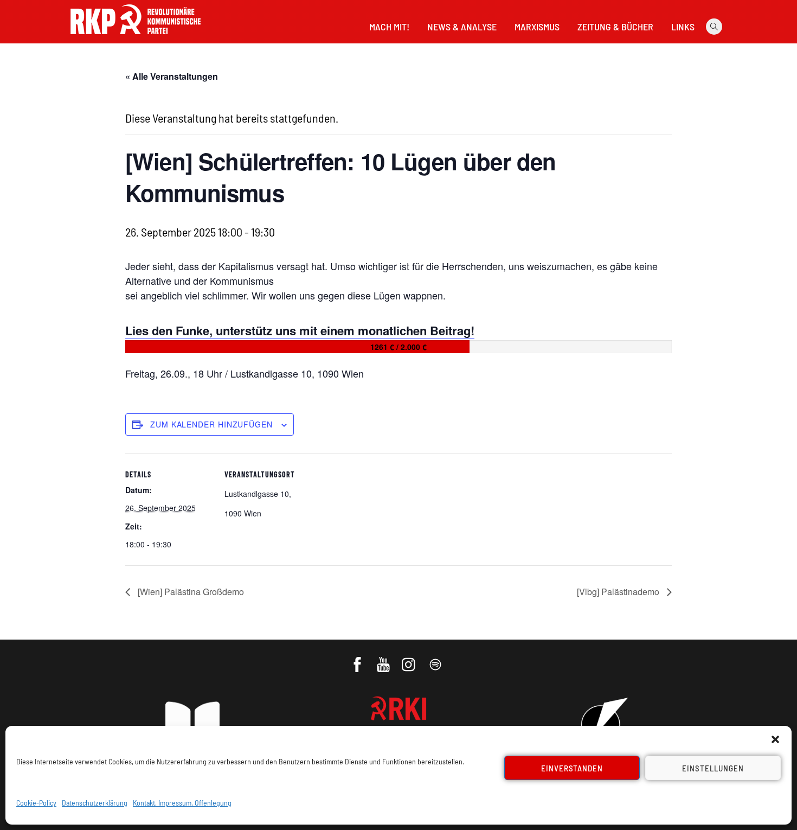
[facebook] (358, 659)
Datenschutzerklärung (94, 802)
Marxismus (537, 27)
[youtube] (384, 659)
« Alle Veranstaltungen (171, 76)
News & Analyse (462, 27)
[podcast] (436, 659)
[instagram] (410, 659)
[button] (775, 739)
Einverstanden (572, 768)
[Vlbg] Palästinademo (619, 591)
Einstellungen (713, 768)
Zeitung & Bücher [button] (615, 27)
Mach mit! (389, 27)
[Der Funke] (135, 37)
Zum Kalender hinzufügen (211, 424)
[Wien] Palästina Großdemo (190, 591)
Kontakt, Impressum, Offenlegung (182, 802)
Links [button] (683, 27)
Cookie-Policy (36, 802)
